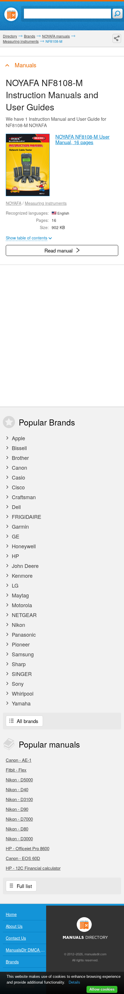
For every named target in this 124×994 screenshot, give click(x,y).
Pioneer (20, 644)
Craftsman (23, 497)
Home (11, 914)
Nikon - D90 (17, 809)
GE (14, 536)
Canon (18, 467)
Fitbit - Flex (16, 770)
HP (14, 556)
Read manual (59, 250)
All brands (26, 720)
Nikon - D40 (17, 789)
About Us (14, 926)
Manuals (24, 65)
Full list (23, 885)
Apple (17, 438)
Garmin (19, 526)
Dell (15, 506)
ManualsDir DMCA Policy (26, 950)
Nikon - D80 (17, 829)
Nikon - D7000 (19, 819)
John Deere (24, 565)
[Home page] (11, 14)
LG (14, 585)
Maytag (19, 595)
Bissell (18, 448)
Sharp (18, 664)
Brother (19, 457)
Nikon (17, 624)
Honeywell (23, 546)
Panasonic (23, 634)
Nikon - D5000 (19, 779)
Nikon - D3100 (19, 799)
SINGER (21, 673)
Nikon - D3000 (19, 838)
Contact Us (16, 938)
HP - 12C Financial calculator (33, 868)
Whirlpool (21, 693)
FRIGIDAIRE (25, 516)
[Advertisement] (62, 336)
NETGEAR (23, 614)
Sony (17, 683)
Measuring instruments (46, 203)
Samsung (22, 654)
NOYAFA (13, 203)
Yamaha (20, 703)
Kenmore (21, 575)
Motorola (21, 605)
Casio (17, 477)
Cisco (17, 487)
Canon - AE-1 (18, 760)
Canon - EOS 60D (23, 858)
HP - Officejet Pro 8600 (27, 848)
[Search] (117, 13)
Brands (12, 962)
